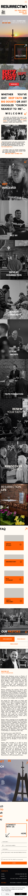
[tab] (7, 639)
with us (10, 827)
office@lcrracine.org (21, 874)
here (23, 833)
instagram (13, 882)
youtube (24, 882)
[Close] (26, 887)
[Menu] (26, 2)
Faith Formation (14, 394)
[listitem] (14, 220)
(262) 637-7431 (23, 876)
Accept (20, 894)
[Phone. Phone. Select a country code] (3, 845)
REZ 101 (14, 236)
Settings (7, 894)
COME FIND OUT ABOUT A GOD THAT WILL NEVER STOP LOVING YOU (14, 378)
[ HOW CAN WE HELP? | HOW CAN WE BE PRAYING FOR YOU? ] (13, 853)
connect (10, 825)
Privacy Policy (8, 890)
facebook (18, 882)
